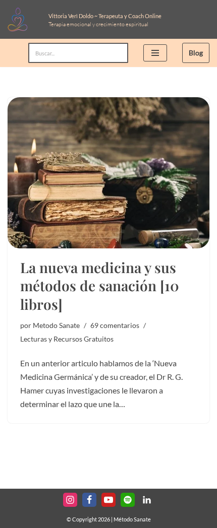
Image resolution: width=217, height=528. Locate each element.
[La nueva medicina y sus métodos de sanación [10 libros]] (108, 172)
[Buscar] (116, 53)
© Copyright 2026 (88, 519)
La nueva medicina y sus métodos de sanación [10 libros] (99, 285)
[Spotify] (128, 500)
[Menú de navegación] (155, 52)
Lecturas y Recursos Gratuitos (67, 339)
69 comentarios (114, 325)
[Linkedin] (147, 500)
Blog (196, 52)
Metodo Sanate (56, 325)
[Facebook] (89, 500)
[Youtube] (108, 500)
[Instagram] (70, 500)
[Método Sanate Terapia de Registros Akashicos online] (20, 19)
